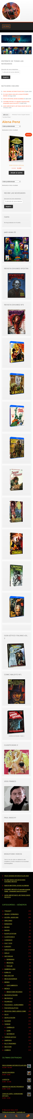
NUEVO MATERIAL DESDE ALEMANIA (13, 98)
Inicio (6, 114)
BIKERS (7, 930)
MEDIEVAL (10, 962)
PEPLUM (9, 966)
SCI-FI (6, 1014)
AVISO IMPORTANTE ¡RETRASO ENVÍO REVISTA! (17, 106)
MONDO (7, 982)
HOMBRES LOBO (9, 969)
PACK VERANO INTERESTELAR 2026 (13, 91)
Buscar (16, 1116)
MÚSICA (7, 988)
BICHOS (7, 927)
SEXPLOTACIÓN (9, 1017)
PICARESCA (8, 1001)
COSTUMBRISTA (12, 985)
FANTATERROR (9, 949)
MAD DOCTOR (9, 975)
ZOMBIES (7, 1050)
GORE (9, 1030)
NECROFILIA (8, 998)
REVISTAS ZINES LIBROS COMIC (15, 1011)
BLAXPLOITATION (10, 933)
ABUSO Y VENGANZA (11, 914)
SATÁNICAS (10, 1034)
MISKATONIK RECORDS (14, 992)
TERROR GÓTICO (10, 1037)
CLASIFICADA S (9, 937)
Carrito (25, 1115)
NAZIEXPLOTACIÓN (10, 995)
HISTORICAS (8, 956)
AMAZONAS (8, 920)
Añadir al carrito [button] (16, 173)
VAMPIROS (8, 1040)
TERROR (7, 1024)
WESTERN (7, 1047)
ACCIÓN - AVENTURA (11, 917)
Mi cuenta (5, 1116)
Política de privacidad (8, 1112)
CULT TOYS (8, 943)
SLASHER (7, 1021)
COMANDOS (8, 940)
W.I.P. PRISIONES (10, 1043)
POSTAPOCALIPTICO (11, 1008)
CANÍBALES (10, 1027)
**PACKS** (7, 911)
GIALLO (6, 953)
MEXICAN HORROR (10, 979)
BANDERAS (8, 924)
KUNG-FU (7, 972)
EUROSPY (7, 946)
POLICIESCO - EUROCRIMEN (13, 1005)
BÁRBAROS (10, 959)
